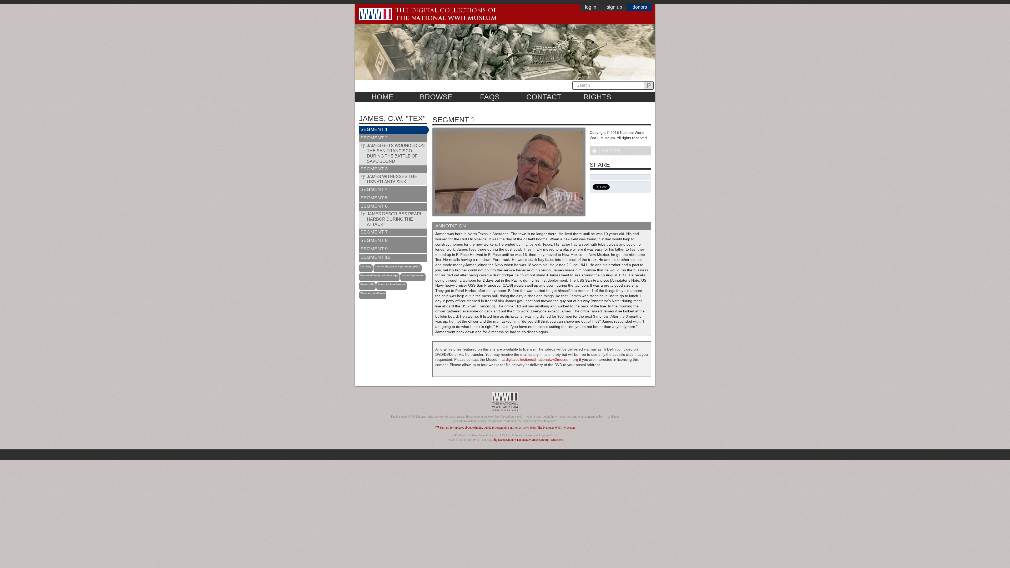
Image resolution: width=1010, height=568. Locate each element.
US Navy (365, 266)
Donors (640, 7)
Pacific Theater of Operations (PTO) (397, 266)
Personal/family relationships (379, 275)
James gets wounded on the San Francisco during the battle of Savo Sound (396, 153)
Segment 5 (374, 197)
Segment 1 (374, 129)
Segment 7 (374, 232)
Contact (543, 97)
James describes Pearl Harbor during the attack (394, 219)
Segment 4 (374, 189)
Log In (590, 7)
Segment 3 (374, 168)
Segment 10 (375, 257)
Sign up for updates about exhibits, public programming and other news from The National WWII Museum (507, 427)
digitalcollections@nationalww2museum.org (542, 359)
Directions (557, 439)
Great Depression (413, 275)
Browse (436, 97)
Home (382, 97)
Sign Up (614, 7)
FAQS (490, 97)
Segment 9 (374, 248)
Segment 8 (374, 240)
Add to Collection (608, 151)
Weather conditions (372, 293)
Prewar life (367, 284)
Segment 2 (374, 137)
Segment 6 (374, 206)
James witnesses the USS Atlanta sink (392, 179)
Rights (597, 97)
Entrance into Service (392, 284)
